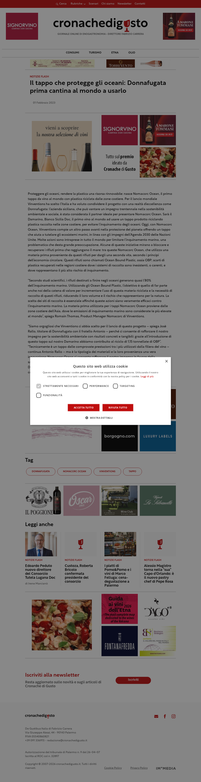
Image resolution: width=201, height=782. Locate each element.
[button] (100, 417)
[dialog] (100, 391)
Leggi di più (147, 376)
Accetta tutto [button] (84, 407)
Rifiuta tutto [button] (118, 407)
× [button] (166, 361)
